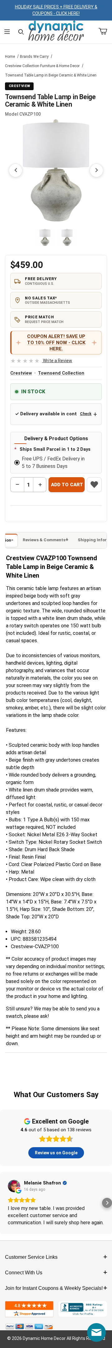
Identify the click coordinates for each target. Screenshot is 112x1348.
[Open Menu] (7, 31)
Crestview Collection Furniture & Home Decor (42, 66)
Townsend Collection (61, 373)
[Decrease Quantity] (17, 485)
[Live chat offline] (96, 1332)
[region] (56, 237)
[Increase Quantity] (40, 485)
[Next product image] (96, 170)
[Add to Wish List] (94, 484)
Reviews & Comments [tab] (44, 540)
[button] (45, 237)
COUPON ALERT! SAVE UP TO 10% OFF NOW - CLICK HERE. (56, 343)
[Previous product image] (15, 170)
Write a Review (41, 360)
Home (10, 56)
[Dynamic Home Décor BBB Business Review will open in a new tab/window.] (82, 1309)
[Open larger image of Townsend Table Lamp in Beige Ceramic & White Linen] (56, 170)
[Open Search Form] (21, 31)
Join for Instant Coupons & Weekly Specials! (54, 1288)
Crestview (21, 373)
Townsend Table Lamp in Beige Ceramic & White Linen (50, 75)
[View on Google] (14, 1186)
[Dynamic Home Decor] (56, 31)
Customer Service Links (31, 1257)
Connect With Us (23, 1272)
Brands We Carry (34, 56)
